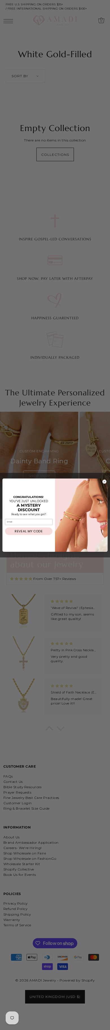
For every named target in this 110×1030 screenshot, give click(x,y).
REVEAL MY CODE (29, 531)
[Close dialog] (104, 481)
